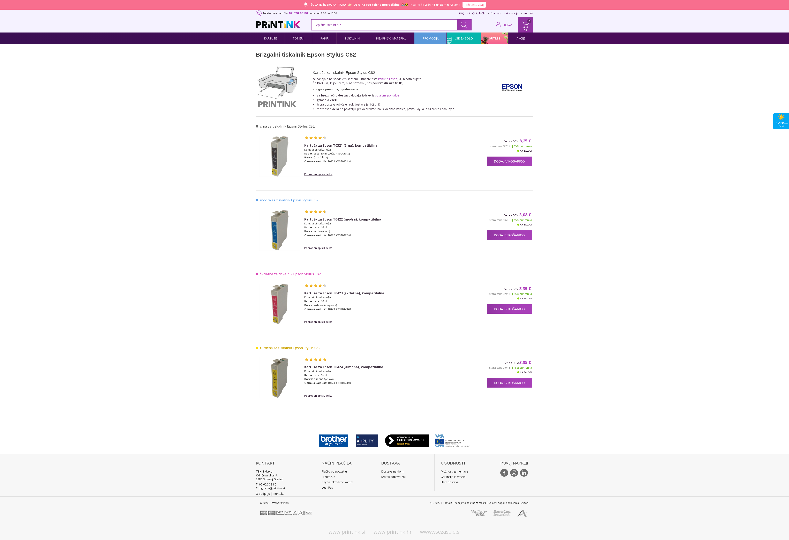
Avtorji (525, 503)
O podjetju (263, 494)
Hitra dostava (450, 482)
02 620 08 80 (298, 13)
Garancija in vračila (453, 477)
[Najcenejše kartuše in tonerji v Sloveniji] (278, 24)
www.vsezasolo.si (440, 531)
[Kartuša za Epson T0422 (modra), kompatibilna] (279, 230)
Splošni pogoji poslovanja (504, 503)
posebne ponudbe (387, 95)
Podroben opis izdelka (318, 174)
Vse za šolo (464, 38)
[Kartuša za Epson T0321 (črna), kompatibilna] (279, 156)
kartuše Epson (387, 79)
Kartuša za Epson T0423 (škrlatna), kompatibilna (344, 293)
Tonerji (298, 38)
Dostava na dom (392, 471)
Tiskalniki (352, 38)
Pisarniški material (391, 38)
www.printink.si (347, 531)
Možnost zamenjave (454, 471)
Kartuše (270, 38)
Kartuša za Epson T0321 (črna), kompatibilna (340, 145)
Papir (324, 38)
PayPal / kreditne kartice (338, 482)
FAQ (461, 13)
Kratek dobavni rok (393, 477)
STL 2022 (435, 503)
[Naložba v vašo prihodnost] (452, 439)
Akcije (521, 38)
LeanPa (327, 487)
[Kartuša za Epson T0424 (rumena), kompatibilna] (279, 378)
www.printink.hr (393, 531)
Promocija (430, 38)
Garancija (512, 13)
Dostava (496, 13)
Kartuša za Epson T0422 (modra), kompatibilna (342, 219)
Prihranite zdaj (474, 5)
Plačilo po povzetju (334, 471)
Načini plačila (477, 13)
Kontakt (528, 13)
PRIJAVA (507, 25)
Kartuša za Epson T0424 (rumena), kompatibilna (343, 367)
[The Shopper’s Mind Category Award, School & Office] (407, 439)
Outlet (495, 38)
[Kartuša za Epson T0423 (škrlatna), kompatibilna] (279, 304)
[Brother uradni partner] (333, 439)
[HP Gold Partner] (366, 439)
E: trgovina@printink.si (270, 488)
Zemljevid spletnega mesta (470, 503)
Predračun (328, 477)
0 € (525, 30)
